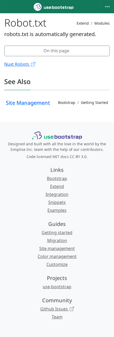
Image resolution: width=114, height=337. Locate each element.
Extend (57, 186)
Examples (57, 210)
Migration (57, 240)
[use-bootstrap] (57, 135)
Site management (57, 248)
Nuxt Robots (17, 64)
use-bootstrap (57, 287)
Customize (57, 264)
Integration (57, 194)
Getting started (57, 232)
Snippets (57, 202)
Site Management (28, 102)
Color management (57, 256)
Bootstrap (57, 178)
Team (57, 317)
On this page (56, 51)
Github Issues (54, 309)
